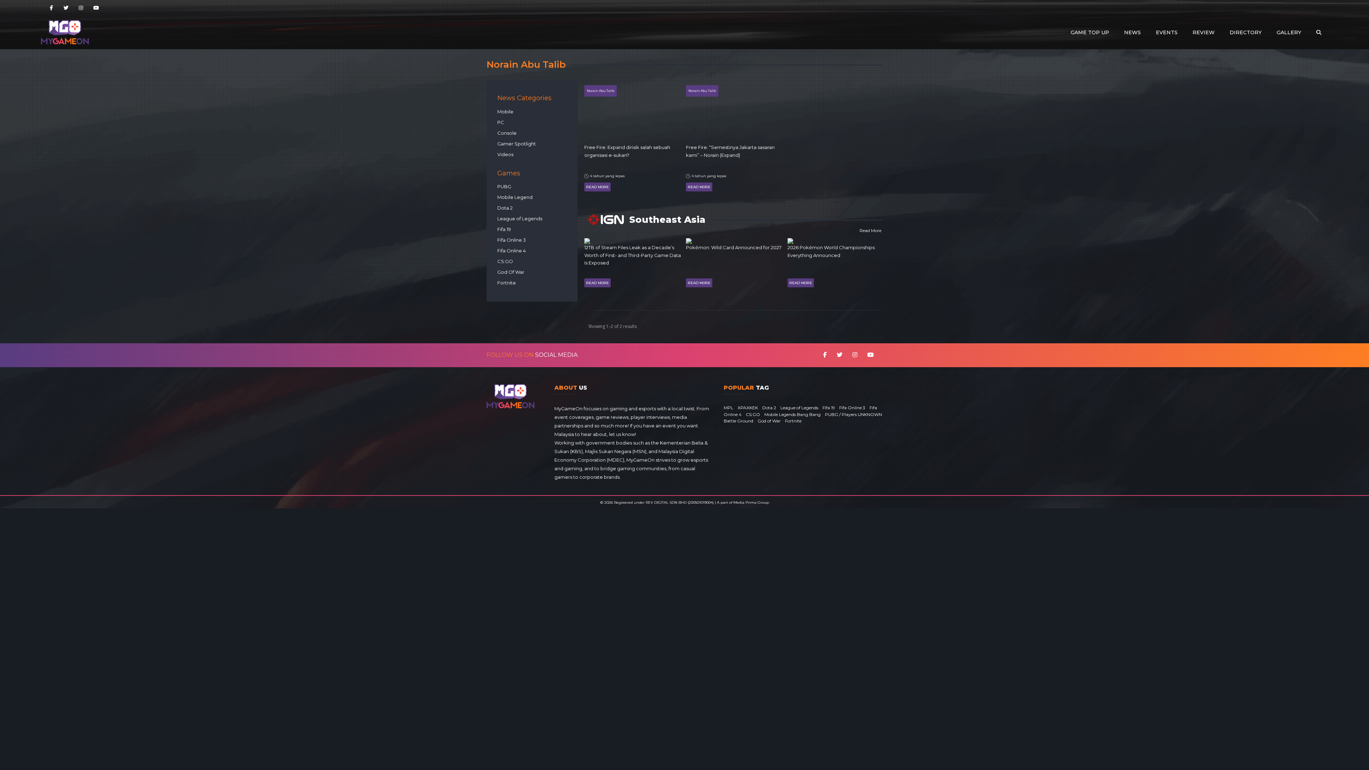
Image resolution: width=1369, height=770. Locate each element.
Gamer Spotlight (516, 144)
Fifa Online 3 (511, 240)
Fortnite (506, 283)
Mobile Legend (515, 197)
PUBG (504, 186)
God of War (769, 420)
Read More (597, 187)
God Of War (510, 272)
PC (500, 122)
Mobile (505, 111)
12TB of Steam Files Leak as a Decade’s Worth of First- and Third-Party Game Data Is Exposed (632, 255)
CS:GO (505, 261)
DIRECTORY (1246, 32)
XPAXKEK (748, 407)
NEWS (1132, 32)
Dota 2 (505, 208)
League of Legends (519, 218)
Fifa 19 (504, 229)
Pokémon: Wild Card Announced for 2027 (733, 247)
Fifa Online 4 (511, 250)
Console (507, 133)
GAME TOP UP (1090, 32)
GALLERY (1289, 32)
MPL (728, 407)
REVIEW (1204, 32)
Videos (505, 154)
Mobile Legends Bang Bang (792, 414)
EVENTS (1167, 32)
